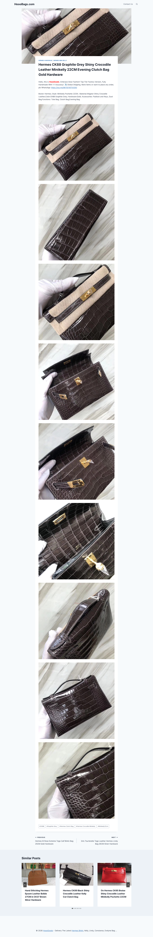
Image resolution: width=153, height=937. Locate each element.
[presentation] (38, 874)
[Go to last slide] (25, 884)
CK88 (41, 826)
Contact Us (128, 4)
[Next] (128, 884)
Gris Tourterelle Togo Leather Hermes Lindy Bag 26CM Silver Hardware (99, 841)
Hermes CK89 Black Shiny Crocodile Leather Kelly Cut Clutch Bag (76, 893)
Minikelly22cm (103, 826)
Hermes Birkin (77, 931)
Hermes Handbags (45, 60)
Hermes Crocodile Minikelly (85, 826)
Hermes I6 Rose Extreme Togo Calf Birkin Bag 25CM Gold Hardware (54, 841)
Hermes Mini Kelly (60, 60)
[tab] (72, 908)
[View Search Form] (137, 4)
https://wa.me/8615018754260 (64, 88)
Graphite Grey (52, 826)
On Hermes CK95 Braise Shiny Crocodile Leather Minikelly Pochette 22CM (113, 893)
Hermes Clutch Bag (66, 826)
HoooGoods (48, 931)
